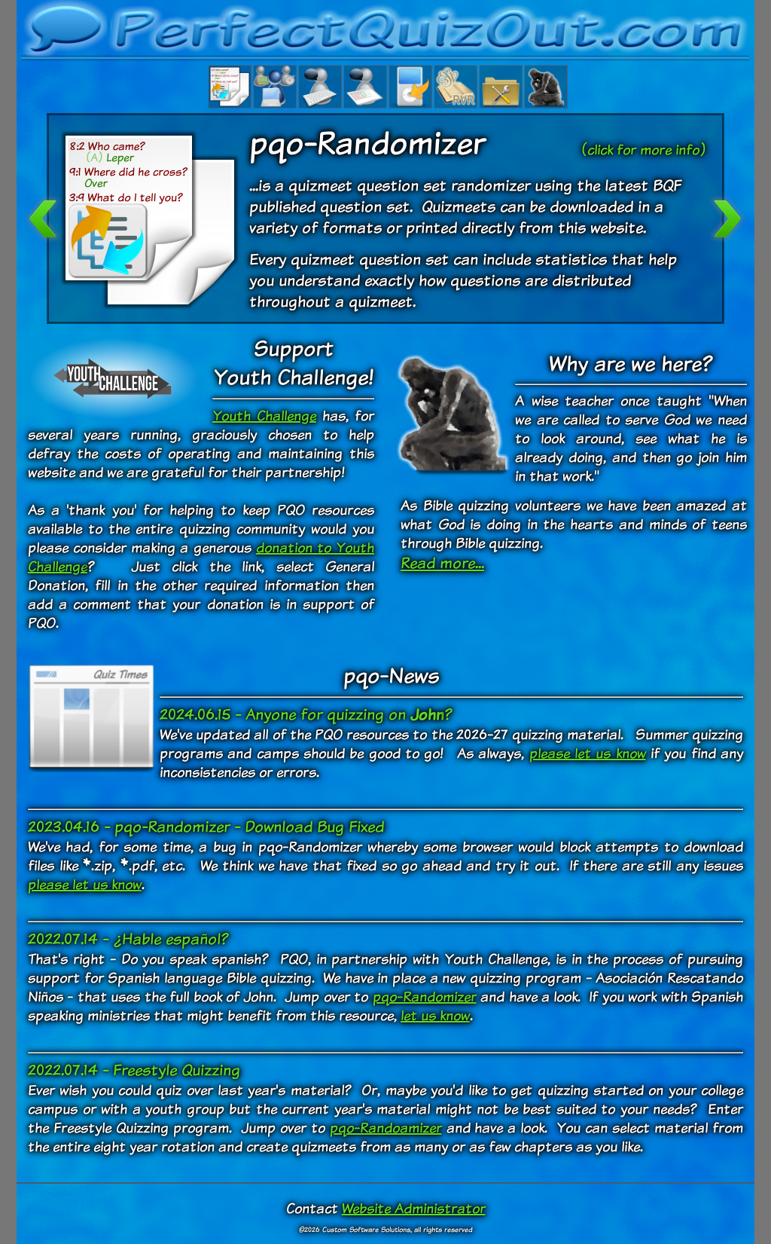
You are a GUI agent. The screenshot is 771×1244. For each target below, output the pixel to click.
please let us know (587, 753)
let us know (435, 1015)
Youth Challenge (264, 415)
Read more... (442, 562)
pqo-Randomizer (425, 996)
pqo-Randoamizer (386, 1127)
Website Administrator (414, 1208)
